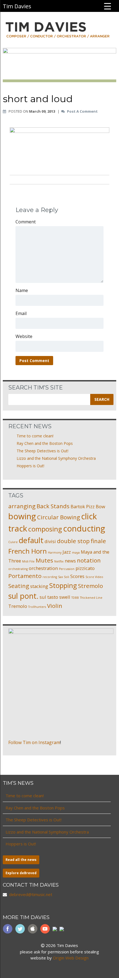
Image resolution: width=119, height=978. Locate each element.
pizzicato (85, 568)
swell (64, 597)
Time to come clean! (35, 435)
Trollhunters (37, 607)
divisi (50, 541)
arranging (21, 506)
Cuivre (13, 542)
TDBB (75, 598)
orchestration (43, 568)
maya (76, 552)
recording (50, 577)
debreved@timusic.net (30, 894)
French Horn (27, 551)
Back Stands (53, 506)
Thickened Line (91, 598)
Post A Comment (82, 111)
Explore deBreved (21, 873)
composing (45, 528)
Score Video (94, 577)
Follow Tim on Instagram (34, 742)
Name (21, 290)
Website (23, 336)
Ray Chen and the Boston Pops (45, 443)
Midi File (28, 561)
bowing (22, 516)
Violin (54, 606)
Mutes (44, 560)
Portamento (25, 576)
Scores (77, 576)
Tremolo (17, 606)
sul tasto (49, 597)
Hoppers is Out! (30, 465)
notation (89, 560)
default (31, 540)
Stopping (63, 585)
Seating (18, 586)
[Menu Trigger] (107, 5)
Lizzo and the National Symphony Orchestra (56, 458)
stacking (39, 586)
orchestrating (18, 569)
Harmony (54, 552)
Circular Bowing (58, 517)
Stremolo (90, 586)
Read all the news (21, 859)
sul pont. (23, 596)
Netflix (59, 561)
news (70, 561)
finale (98, 541)
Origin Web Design (71, 958)
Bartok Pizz (83, 506)
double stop (73, 541)
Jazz (67, 552)
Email (21, 313)
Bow (100, 506)
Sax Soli (63, 577)
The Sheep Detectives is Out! (42, 450)
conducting (84, 528)
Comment (25, 222)
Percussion (66, 569)
